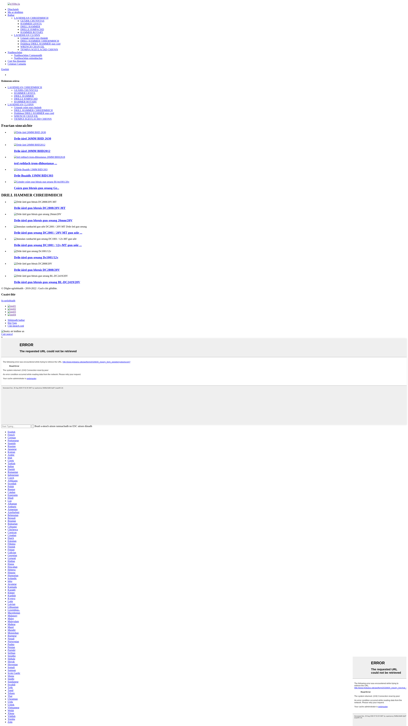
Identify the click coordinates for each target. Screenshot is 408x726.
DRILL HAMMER (30, 26)
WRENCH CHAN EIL (32, 46)
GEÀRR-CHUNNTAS (32, 20)
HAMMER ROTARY (31, 32)
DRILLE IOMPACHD (32, 29)
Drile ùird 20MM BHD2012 (32, 151)
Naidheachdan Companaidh (28, 55)
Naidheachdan (15, 52)
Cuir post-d (7, 334)
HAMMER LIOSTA (31, 23)
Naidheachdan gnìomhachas (28, 58)
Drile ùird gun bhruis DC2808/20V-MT (40, 208)
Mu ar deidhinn (15, 12)
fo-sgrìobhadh (8, 300)
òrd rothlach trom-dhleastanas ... (35, 163)
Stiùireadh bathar (16, 320)
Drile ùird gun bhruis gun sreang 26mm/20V (43, 220)
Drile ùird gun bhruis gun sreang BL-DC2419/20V (47, 282)
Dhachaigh (13, 9)
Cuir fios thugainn (17, 61)
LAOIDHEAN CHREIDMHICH (31, 18)
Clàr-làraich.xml (16, 325)
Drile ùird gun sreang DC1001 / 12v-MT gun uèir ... (48, 245)
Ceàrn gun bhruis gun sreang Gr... (36, 188)
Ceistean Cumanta (17, 64)
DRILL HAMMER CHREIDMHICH (39, 41)
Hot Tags (12, 323)
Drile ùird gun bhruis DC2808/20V (37, 270)
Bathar (11, 15)
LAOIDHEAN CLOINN (27, 35)
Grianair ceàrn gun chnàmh (34, 38)
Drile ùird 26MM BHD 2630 (32, 138)
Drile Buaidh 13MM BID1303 (33, 175)
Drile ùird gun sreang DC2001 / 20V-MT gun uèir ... (48, 232)
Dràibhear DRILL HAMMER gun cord (40, 43)
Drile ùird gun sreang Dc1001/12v (36, 257)
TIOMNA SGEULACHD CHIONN (39, 49)
